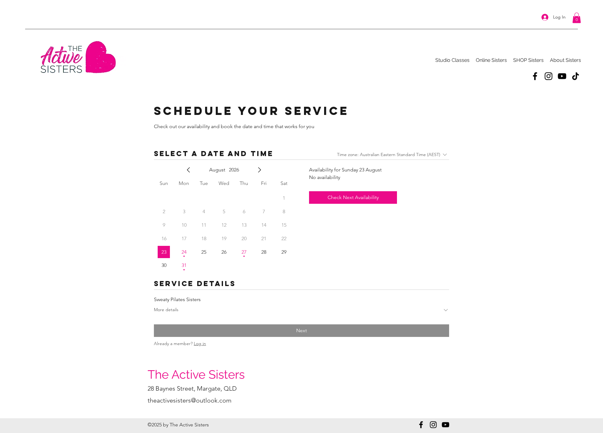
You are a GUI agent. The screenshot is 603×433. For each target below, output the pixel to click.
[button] (576, 18)
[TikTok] (575, 76)
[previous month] (188, 170)
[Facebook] (535, 76)
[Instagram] (548, 76)
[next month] (259, 170)
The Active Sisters (196, 374)
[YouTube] (562, 76)
